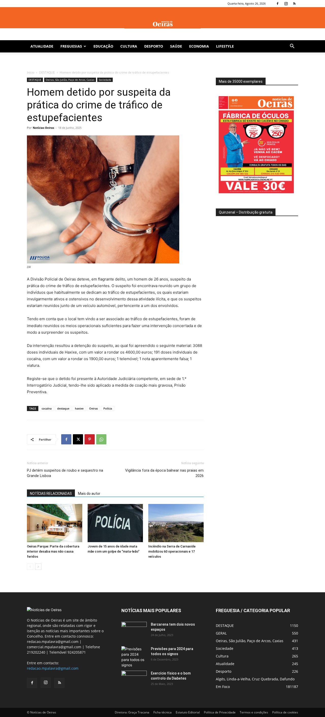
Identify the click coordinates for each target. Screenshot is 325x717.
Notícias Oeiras (43, 128)
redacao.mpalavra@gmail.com (52, 668)
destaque (63, 408)
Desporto (153, 46)
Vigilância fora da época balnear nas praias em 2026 (164, 473)
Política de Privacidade (220, 712)
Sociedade (105, 79)
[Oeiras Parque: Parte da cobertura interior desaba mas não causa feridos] (54, 523)
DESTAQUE (47, 72)
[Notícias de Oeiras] (162, 24)
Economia (199, 46)
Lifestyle (225, 46)
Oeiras (93, 408)
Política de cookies (285, 712)
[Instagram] (286, 3)
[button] (292, 46)
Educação (103, 46)
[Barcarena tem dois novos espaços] (134, 631)
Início (30, 72)
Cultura (128, 46)
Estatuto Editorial (188, 712)
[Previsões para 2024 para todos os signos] (134, 657)
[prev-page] (30, 567)
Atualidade (41, 46)
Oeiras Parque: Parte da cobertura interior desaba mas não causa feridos (53, 551)
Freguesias (71, 46)
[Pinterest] (90, 439)
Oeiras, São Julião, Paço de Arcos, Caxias (70, 79)
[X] (78, 439)
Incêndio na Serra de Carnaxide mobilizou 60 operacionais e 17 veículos (172, 551)
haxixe (79, 408)
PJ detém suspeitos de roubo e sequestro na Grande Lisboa (65, 473)
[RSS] (294, 3)
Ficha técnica (162, 712)
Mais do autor (89, 493)
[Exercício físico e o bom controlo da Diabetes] (134, 679)
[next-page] (38, 567)
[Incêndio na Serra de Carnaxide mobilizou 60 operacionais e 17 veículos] (176, 523)
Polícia (107, 408)
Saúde (176, 46)
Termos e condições (254, 712)
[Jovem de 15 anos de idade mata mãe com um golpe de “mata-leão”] (115, 523)
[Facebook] (277, 3)
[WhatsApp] (101, 439)
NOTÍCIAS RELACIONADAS (51, 493)
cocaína (47, 408)
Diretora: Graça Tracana (132, 712)
